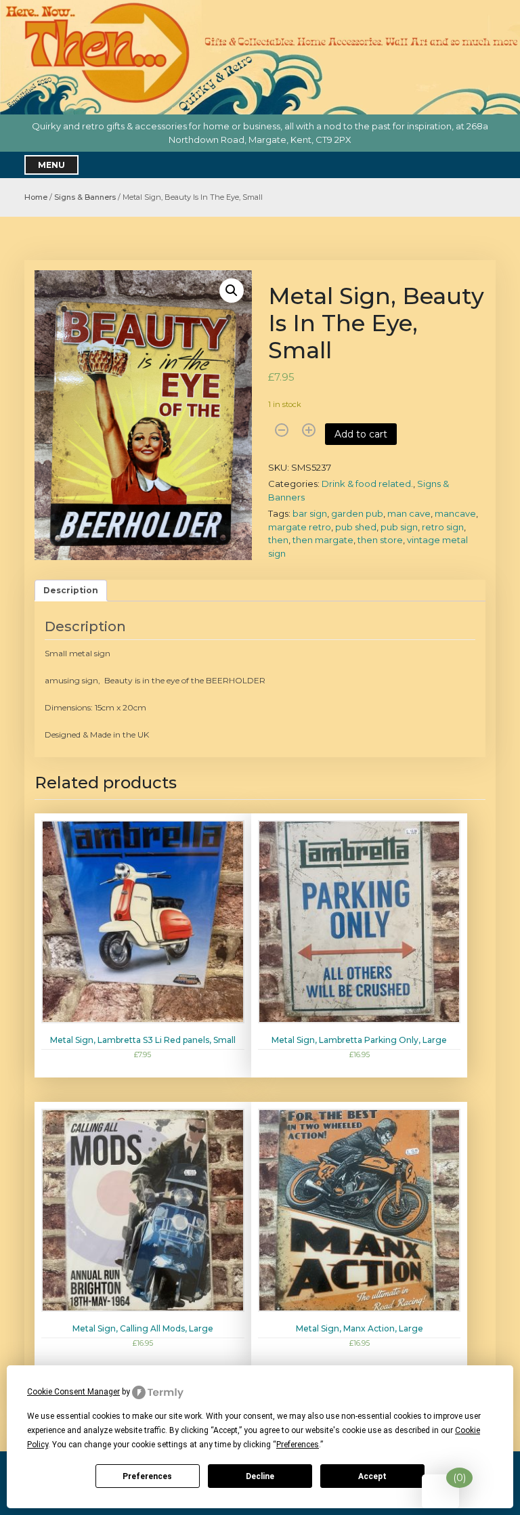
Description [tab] (70, 590)
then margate (322, 539)
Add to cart (360, 434)
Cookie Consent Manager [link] (73, 1391)
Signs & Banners (85, 197)
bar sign (309, 513)
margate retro (299, 526)
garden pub (357, 513)
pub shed (355, 526)
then (278, 539)
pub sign (399, 526)
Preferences (147, 1476)
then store (380, 539)
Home (35, 197)
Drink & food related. (367, 483)
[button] (231, 290)
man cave (409, 513)
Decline (260, 1476)
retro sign (443, 526)
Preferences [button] (297, 1444)
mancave (455, 513)
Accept (372, 1476)
